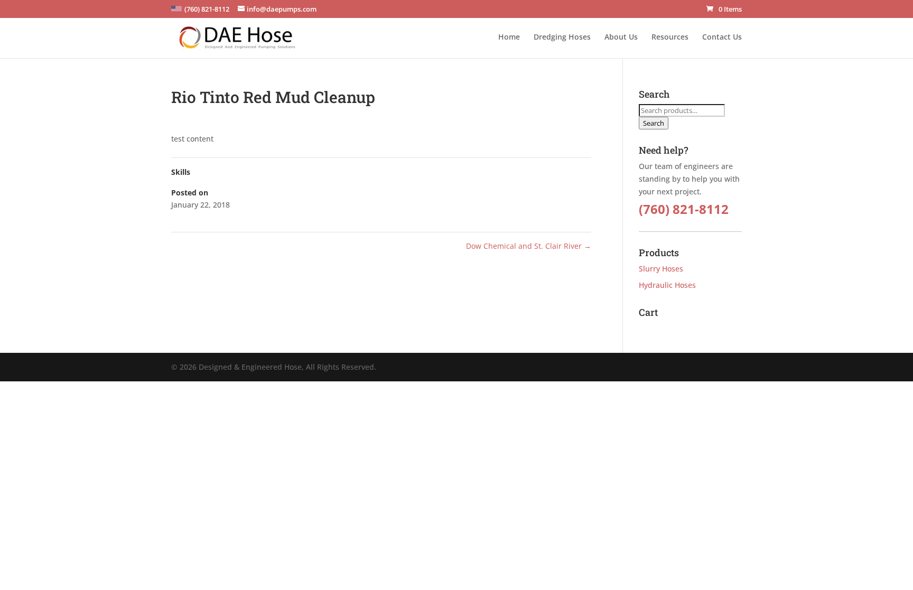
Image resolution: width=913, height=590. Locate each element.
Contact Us (722, 37)
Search (653, 123)
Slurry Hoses (661, 269)
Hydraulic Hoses (667, 285)
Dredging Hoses (562, 37)
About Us (621, 37)
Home (509, 37)
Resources (669, 37)
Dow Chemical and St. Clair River (528, 246)
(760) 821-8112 (684, 209)
